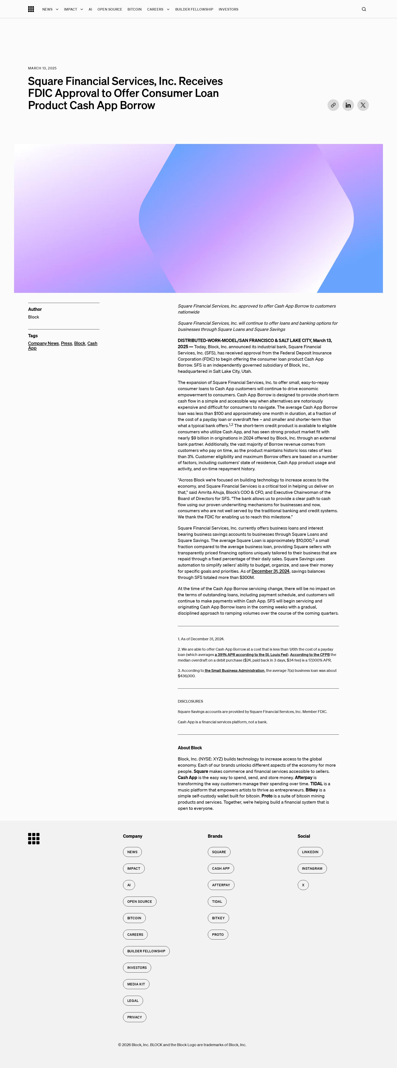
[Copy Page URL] (333, 105)
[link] (132, 852)
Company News (43, 343)
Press (66, 343)
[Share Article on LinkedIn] (348, 105)
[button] (364, 9)
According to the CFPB (310, 654)
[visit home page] (31, 11)
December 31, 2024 (270, 571)
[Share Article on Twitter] (363, 105)
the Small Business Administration (234, 670)
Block (79, 343)
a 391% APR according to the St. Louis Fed (251, 654)
